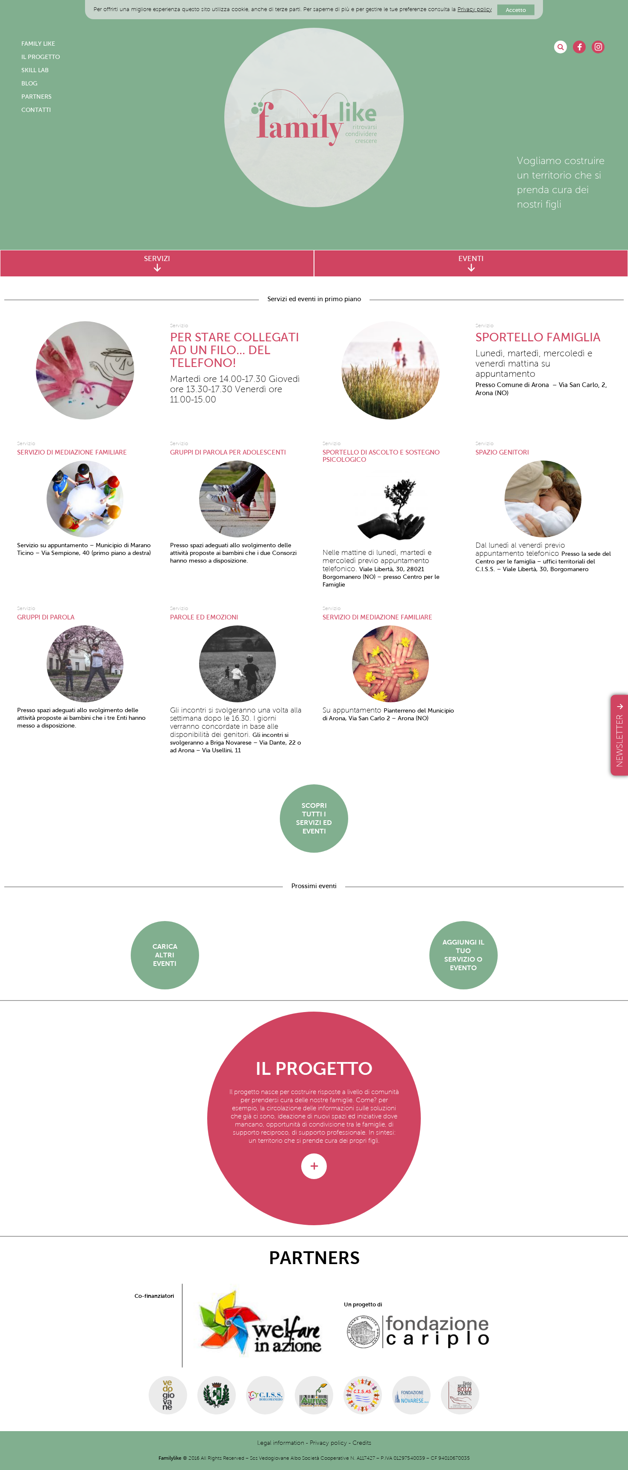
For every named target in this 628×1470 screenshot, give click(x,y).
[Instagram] (598, 47)
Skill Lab (35, 70)
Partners (36, 97)
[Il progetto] (314, 1166)
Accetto (516, 9)
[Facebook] (579, 47)
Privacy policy (475, 9)
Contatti (36, 110)
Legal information (280, 1443)
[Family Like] (314, 117)
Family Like (38, 44)
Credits (361, 1443)
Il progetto (40, 57)
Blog (29, 83)
